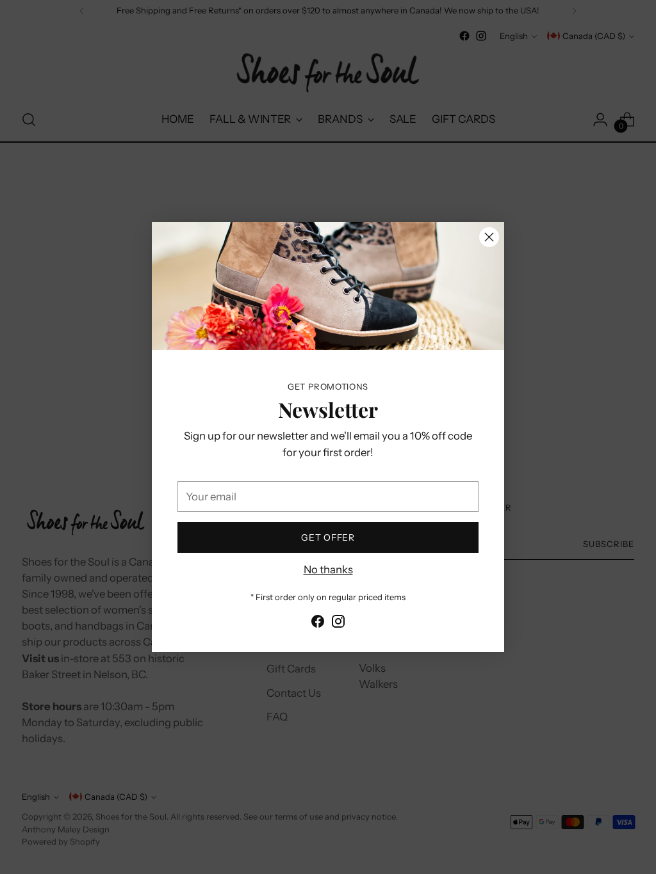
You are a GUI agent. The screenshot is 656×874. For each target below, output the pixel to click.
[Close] (489, 237)
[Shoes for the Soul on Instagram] (338, 623)
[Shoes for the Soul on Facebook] (317, 623)
